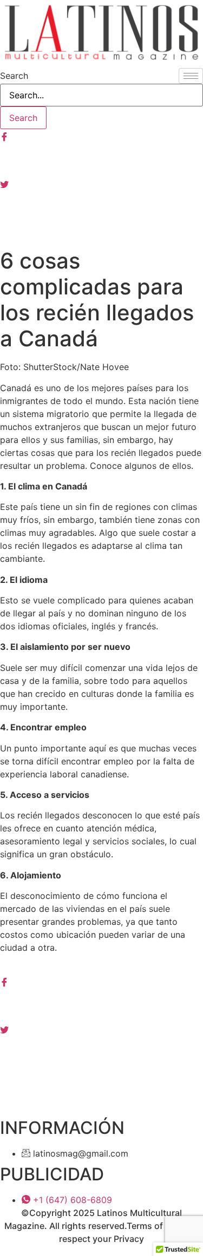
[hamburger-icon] (191, 76)
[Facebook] (101, 135)
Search (14, 75)
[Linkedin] (101, 1052)
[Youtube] (101, 206)
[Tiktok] (101, 230)
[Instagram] (101, 159)
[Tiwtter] (101, 183)
